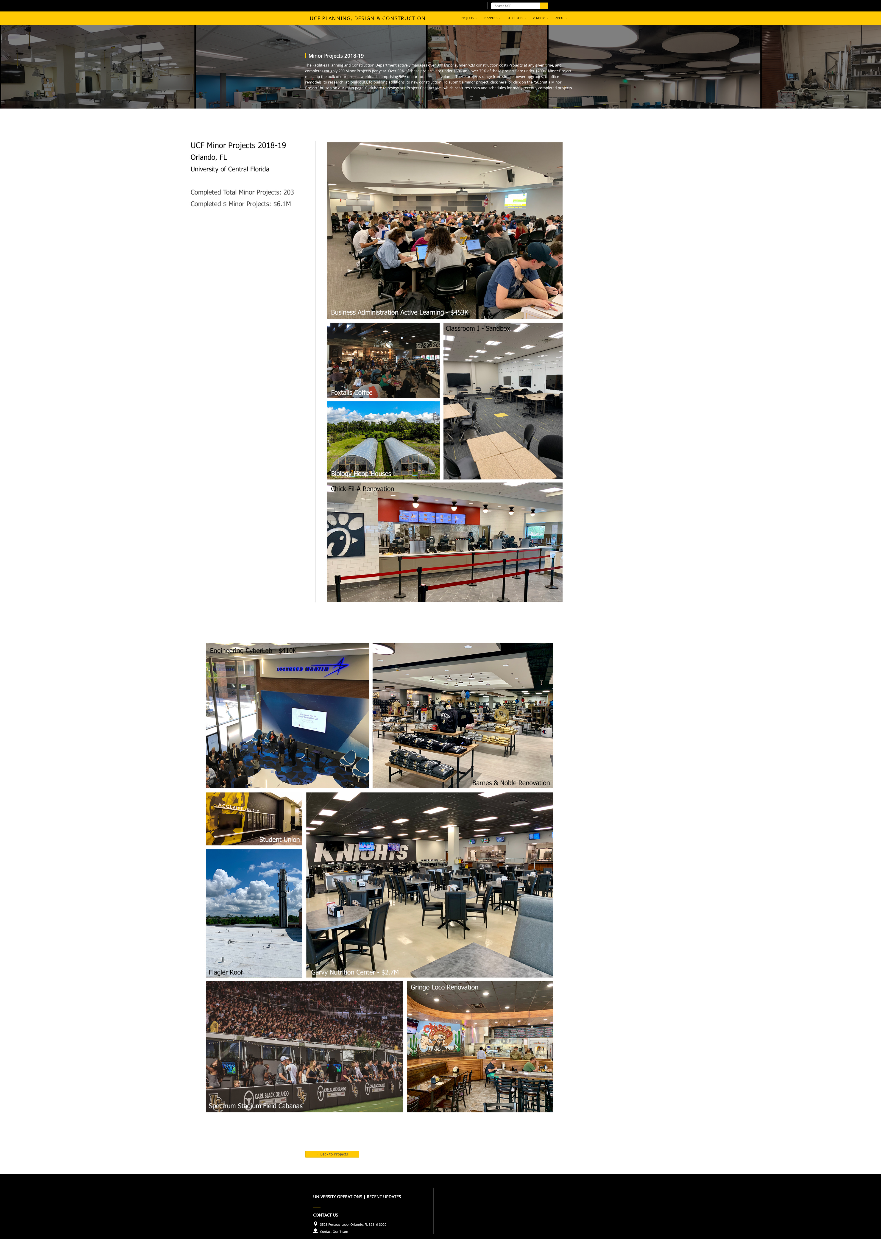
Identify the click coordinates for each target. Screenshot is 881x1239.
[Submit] (544, 6)
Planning (491, 18)
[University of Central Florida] (367, 5)
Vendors (539, 18)
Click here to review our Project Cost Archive (403, 87)
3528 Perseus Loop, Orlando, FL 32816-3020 (353, 1224)
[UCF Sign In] (469, 6)
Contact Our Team (334, 1231)
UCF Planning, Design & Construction (368, 18)
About (560, 18)
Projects (468, 18)
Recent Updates (384, 1196)
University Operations (337, 1196)
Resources (515, 18)
